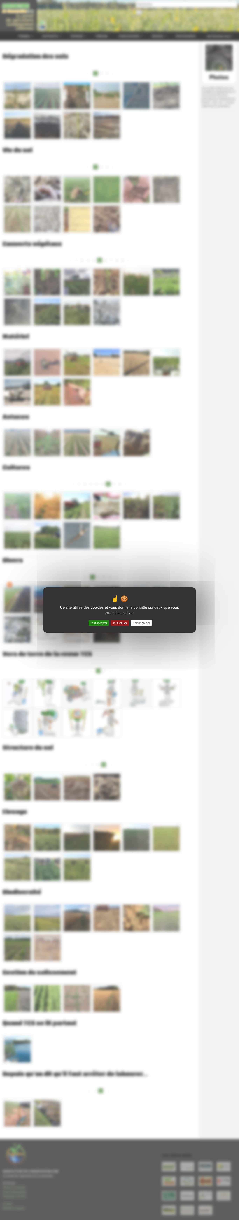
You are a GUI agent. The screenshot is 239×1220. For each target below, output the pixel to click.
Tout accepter (98, 623)
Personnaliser (141, 623)
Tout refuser (120, 623)
